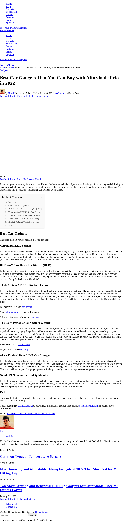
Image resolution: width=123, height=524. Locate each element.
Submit (33, 515)
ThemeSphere (41, 512)
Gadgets (10, 9)
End (10, 225)
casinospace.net (25, 405)
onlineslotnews (12, 312)
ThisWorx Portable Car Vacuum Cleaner (24, 215)
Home (9, 3)
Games (9, 14)
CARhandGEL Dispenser (18, 205)
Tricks (9, 20)
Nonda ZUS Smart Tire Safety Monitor (23, 222)
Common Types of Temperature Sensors (31, 456)
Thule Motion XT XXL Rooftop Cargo (24, 212)
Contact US (11, 507)
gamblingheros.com (88, 405)
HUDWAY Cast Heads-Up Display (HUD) (25, 209)
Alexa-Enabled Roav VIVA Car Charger (24, 219)
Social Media (12, 12)
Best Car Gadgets (11, 202)
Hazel (11, 93)
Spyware (10, 22)
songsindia (36, 317)
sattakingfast (25, 349)
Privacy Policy (13, 504)
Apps (8, 6)
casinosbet (27, 307)
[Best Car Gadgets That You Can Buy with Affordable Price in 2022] (59, 174)
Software (10, 17)
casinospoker (24, 344)
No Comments (61, 93)
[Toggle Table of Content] (38, 197)
